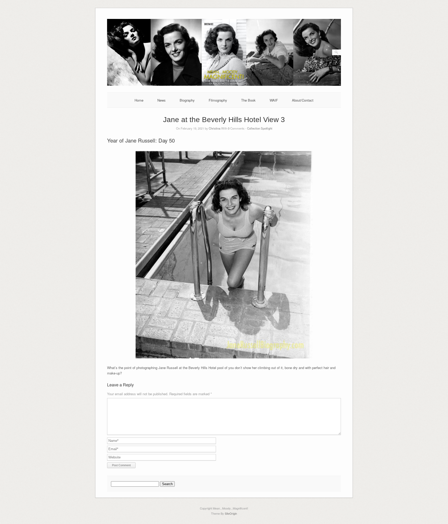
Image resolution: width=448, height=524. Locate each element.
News (161, 100)
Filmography (218, 100)
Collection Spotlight (259, 128)
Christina (214, 128)
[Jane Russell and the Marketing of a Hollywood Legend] (224, 84)
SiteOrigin (231, 513)
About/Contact (302, 100)
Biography (187, 100)
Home (139, 100)
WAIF (274, 100)
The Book (248, 100)
